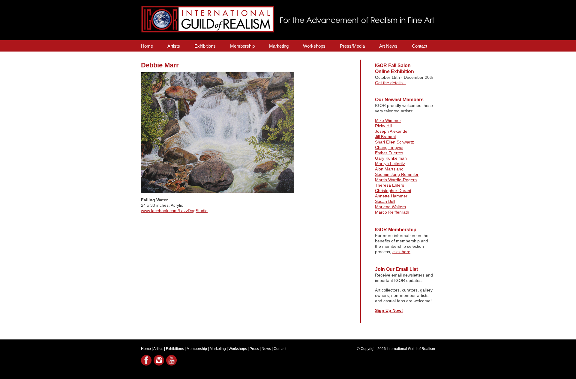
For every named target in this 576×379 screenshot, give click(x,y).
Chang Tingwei (389, 147)
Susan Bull (385, 201)
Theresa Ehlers (389, 185)
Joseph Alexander (392, 131)
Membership (242, 46)
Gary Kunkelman (391, 158)
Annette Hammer (391, 196)
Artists (173, 46)
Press (254, 349)
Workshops (314, 46)
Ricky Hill (383, 125)
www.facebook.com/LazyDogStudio (174, 210)
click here (401, 251)
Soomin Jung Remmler (396, 174)
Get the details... (390, 82)
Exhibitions (205, 46)
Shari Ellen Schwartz (394, 142)
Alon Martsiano (389, 169)
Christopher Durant (393, 190)
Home (147, 46)
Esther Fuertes (389, 152)
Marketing (279, 46)
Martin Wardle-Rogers (396, 179)
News (266, 349)
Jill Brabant (385, 136)
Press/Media (352, 46)
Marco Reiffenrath (392, 212)
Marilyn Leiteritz (390, 163)
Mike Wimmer (388, 120)
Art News (388, 46)
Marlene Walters (390, 206)
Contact (419, 46)
